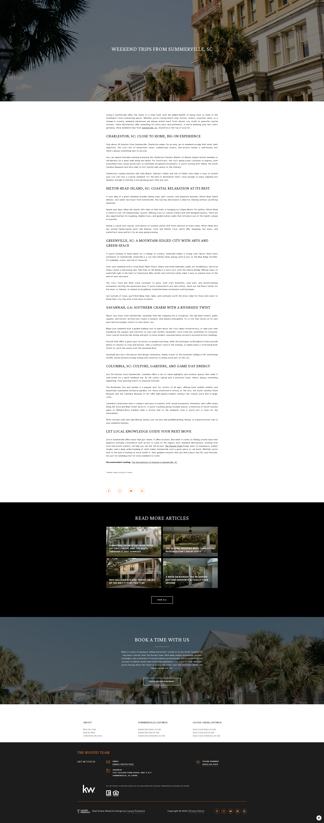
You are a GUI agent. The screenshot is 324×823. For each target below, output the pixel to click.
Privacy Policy (196, 811)
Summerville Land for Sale (148, 732)
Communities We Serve (92, 736)
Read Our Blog (89, 732)
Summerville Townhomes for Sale (151, 736)
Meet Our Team (89, 729)
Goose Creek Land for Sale (203, 732)
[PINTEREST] (237, 811)
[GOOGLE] (244, 811)
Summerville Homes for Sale (149, 729)
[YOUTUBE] (230, 811)
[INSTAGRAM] (223, 811)
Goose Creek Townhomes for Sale (206, 736)
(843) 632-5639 (210, 764)
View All (162, 599)
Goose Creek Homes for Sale (204, 729)
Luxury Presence (136, 811)
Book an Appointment (162, 681)
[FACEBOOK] (216, 811)
